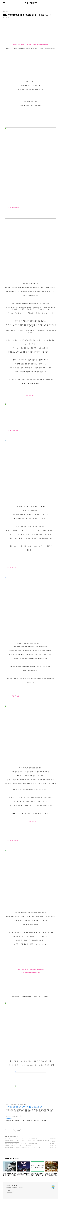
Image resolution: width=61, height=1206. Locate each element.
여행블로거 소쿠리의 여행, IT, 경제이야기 (15, 1187)
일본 (9, 1136)
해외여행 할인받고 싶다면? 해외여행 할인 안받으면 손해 (24, 1107)
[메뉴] (4, 3)
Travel (6, 1136)
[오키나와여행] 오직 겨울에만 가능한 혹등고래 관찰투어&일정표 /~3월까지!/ (21, 1143)
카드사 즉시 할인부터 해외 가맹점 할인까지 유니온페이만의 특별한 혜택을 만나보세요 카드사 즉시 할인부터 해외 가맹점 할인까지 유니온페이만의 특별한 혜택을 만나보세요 (30, 1110)
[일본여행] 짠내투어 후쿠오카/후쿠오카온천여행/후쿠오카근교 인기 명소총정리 (21, 1147)
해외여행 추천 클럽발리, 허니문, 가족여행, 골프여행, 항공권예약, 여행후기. (27, 1120)
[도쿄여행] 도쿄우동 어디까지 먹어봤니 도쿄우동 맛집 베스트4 (18, 1145)
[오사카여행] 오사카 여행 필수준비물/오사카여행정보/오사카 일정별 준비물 (21, 1138)
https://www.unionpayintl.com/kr (14, 1104)
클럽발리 (9, 1118)
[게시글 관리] (13, 1130)
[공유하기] (11, 1130)
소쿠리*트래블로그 (30, 3)
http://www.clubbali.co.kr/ (13, 1116)
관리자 (36, 1203)
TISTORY (31, 1203)
